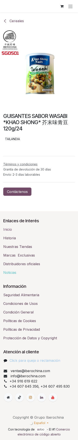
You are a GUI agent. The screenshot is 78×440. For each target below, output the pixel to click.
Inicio (7, 229)
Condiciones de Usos (20, 303)
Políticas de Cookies (19, 321)
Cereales (16, 21)
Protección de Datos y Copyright (30, 338)
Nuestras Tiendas (17, 246)
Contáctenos (17, 191)
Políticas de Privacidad (21, 329)
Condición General (18, 312)
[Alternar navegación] (70, 6)
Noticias (9, 272)
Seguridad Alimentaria (21, 295)
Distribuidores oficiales (21, 264)
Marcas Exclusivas (19, 255)
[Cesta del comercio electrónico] (61, 6)
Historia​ (9, 238)
